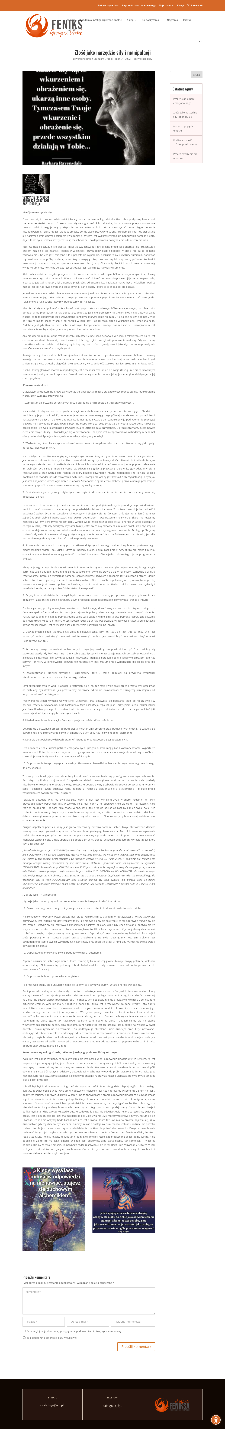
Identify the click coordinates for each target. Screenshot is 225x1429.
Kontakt (71, 30)
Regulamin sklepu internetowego (139, 5)
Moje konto (165, 5)
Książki (186, 20)
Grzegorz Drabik (103, 58)
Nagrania (172, 20)
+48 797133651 (112, 1405)
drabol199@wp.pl (52, 1405)
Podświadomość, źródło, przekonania (185, 142)
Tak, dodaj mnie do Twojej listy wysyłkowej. (51, 1337)
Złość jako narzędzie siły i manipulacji (185, 114)
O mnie (71, 20)
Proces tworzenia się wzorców (185, 156)
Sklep (130, 20)
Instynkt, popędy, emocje (183, 128)
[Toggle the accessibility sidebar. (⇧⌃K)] (216, 1420)
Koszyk (180, 5)
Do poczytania (150, 20)
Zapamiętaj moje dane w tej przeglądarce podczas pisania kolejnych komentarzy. (74, 1331)
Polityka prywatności (108, 5)
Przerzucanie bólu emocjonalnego (184, 101)
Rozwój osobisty (142, 58)
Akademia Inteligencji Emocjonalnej (101, 20)
